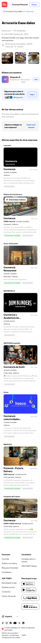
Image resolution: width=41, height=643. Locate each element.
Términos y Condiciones (10, 635)
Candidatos (6, 572)
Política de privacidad (10, 633)
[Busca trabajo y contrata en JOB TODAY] (4, 4)
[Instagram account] (7, 623)
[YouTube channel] (15, 623)
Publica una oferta (9, 563)
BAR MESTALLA (9, 291)
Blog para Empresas (10, 568)
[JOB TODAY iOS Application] (28, 583)
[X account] (19, 623)
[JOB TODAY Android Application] (28, 590)
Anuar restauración (11, 243)
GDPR (24, 635)
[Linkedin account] (23, 623)
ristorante (7, 145)
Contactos (6, 592)
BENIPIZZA (8, 444)
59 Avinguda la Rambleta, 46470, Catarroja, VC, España (19, 45)
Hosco (6, 392)
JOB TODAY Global (29, 566)
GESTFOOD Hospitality (12, 343)
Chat (36, 79)
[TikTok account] (3, 623)
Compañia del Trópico (12, 496)
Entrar (34, 4)
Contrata (5, 559)
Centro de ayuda (9, 596)
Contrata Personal (20, 4)
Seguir (32, 94)
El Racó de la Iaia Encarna (13, 194)
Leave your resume (31, 126)
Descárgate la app (9, 583)
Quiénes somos (8, 587)
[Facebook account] (11, 623)
